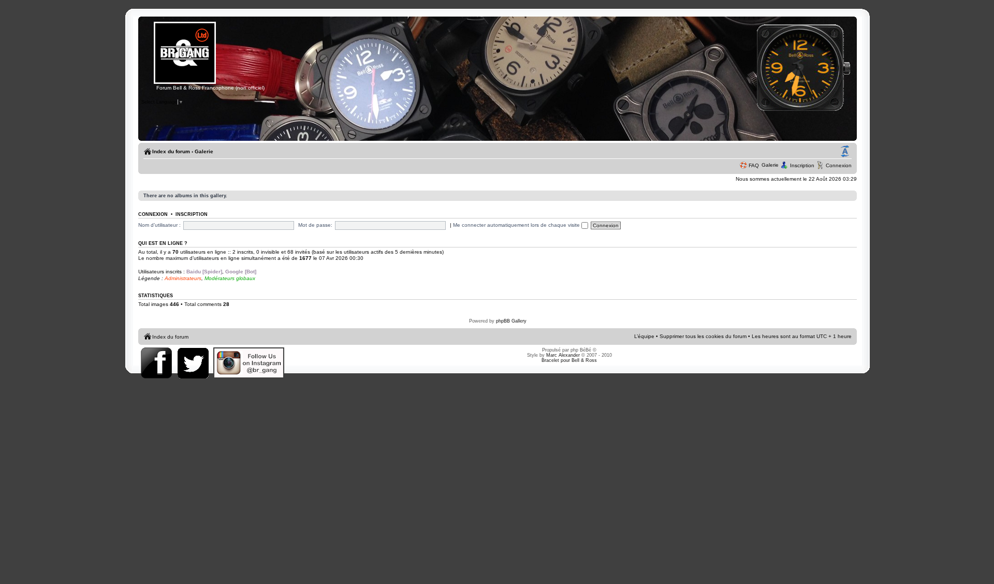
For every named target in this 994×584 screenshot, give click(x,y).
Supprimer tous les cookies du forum (703, 336)
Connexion (839, 165)
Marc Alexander (563, 355)
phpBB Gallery (511, 321)
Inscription (802, 165)
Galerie (204, 151)
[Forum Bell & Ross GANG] (185, 82)
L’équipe (644, 336)
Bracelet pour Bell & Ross (569, 360)
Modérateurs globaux (229, 278)
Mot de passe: (315, 225)
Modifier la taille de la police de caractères (845, 151)
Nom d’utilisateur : (159, 225)
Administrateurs (183, 278)
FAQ (754, 165)
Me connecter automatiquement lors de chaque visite (517, 225)
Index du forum (171, 151)
